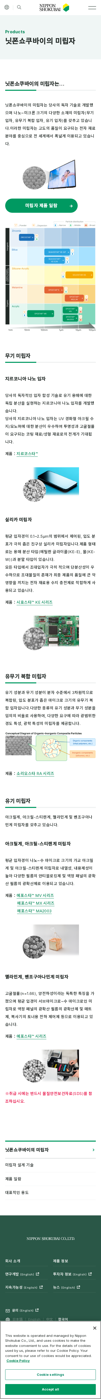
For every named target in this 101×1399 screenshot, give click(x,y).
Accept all (50, 1389)
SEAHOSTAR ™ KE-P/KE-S (57, 252)
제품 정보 (60, 1261)
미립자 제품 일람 (41, 205)
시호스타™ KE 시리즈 (35, 602)
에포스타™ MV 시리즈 (35, 895)
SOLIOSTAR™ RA (79, 275)
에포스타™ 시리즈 (31, 1036)
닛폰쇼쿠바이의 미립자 (27, 1149)
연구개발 (19, 1274)
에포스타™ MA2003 (34, 911)
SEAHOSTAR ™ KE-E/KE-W (54, 260)
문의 (22, 1310)
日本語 (17, 1319)
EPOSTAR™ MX (40, 313)
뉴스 (64, 1287)
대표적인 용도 (17, 1192)
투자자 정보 (69, 1274)
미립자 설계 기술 (19, 1165)
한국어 (63, 1319)
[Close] (94, 1328)
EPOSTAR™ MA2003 (70, 318)
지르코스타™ (27, 453)
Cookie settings (50, 1374)
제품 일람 (13, 1178)
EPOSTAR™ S (54, 290)
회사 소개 (12, 1261)
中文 (49, 1319)
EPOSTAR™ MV (70, 310)
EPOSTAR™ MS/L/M (74, 298)
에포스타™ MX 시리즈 (35, 903)
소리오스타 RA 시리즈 (35, 773)
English (34, 1319)
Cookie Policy (18, 1361)
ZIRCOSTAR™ (26, 237)
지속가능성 (21, 1287)
